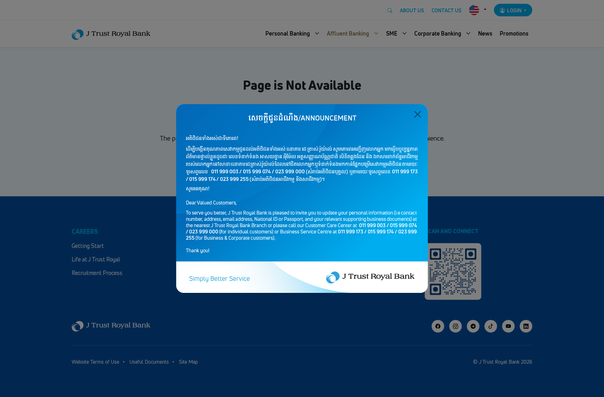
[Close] (417, 114)
